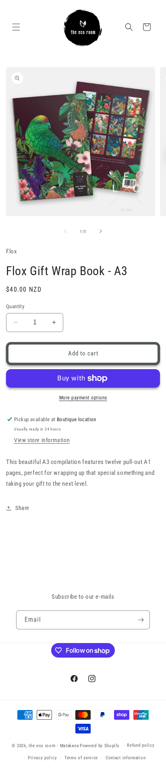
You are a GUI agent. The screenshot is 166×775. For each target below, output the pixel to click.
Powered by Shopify (100, 745)
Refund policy (140, 745)
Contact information (125, 757)
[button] (16, 27)
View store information (42, 440)
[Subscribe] (140, 619)
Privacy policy (42, 757)
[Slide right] (101, 231)
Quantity (15, 306)
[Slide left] (65, 231)
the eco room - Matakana (54, 745)
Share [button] (22, 508)
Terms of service (81, 757)
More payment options (83, 398)
